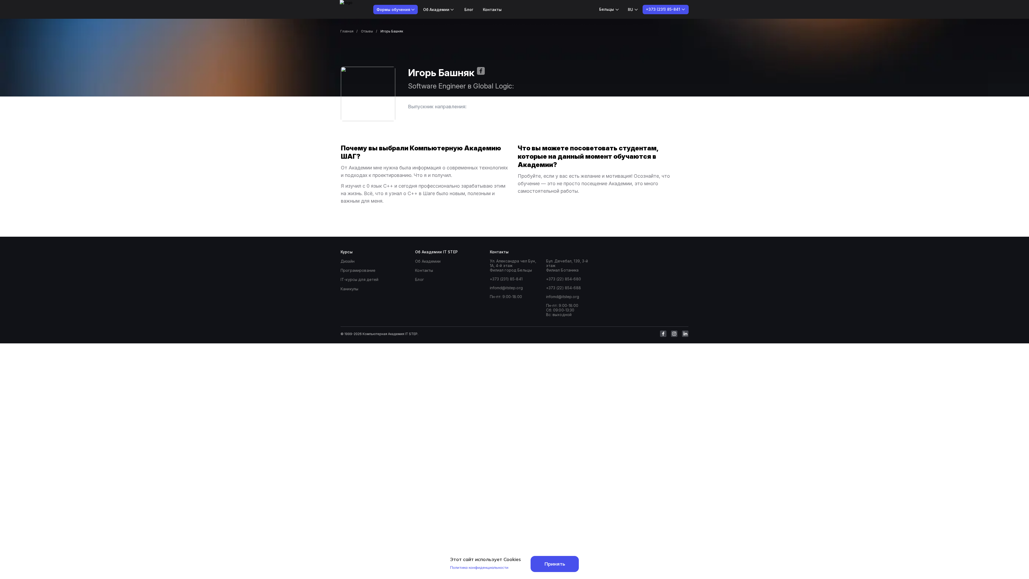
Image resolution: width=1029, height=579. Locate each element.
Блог (468, 9)
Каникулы (349, 289)
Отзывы (367, 31)
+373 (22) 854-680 (563, 279)
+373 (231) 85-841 (506, 279)
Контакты (492, 9)
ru (630, 10)
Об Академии (428, 261)
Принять (555, 564)
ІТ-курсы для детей (360, 279)
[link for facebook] (663, 334)
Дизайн (348, 261)
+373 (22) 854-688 (563, 287)
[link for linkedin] (685, 334)
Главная (346, 31)
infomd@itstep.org (506, 287)
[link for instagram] (674, 334)
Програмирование (358, 270)
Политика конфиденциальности (479, 567)
